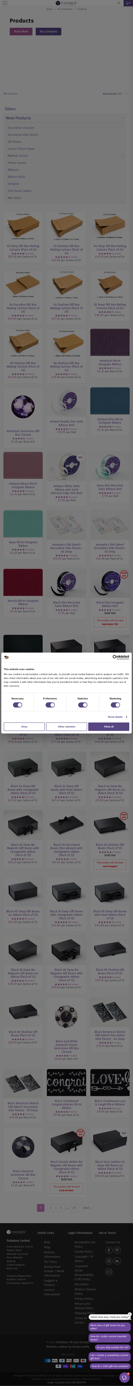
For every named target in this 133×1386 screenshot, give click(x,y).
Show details (115, 716)
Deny (24, 726)
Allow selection (66, 726)
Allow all (109, 726)
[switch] (50, 705)
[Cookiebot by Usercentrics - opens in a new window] (115, 657)
